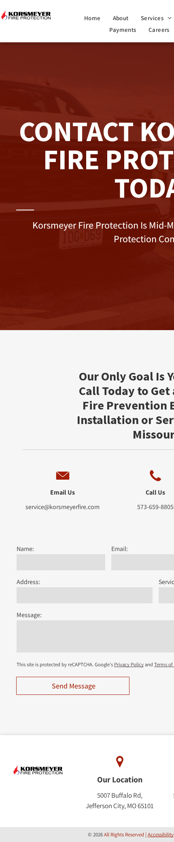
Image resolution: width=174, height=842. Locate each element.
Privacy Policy (129, 664)
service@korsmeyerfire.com (62, 507)
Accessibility (161, 834)
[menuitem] (92, 18)
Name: (25, 549)
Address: (28, 582)
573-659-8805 (155, 507)
